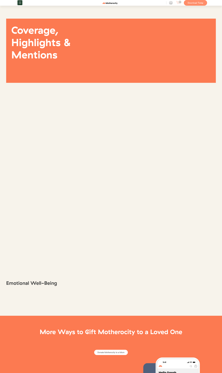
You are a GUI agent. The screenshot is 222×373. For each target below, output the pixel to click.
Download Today (195, 3)
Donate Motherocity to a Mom (111, 352)
